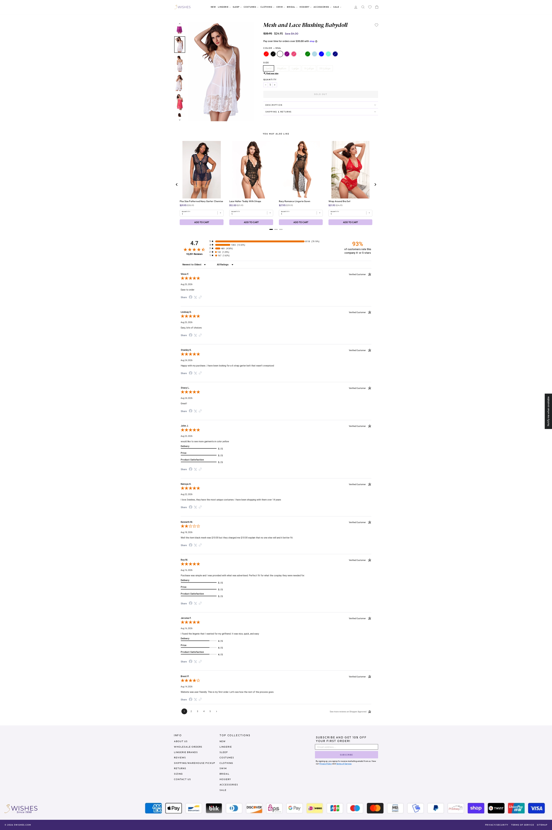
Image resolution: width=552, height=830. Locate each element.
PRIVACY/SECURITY (496, 825)
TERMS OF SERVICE (522, 825)
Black (273, 54)
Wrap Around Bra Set (339, 201)
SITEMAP (542, 825)
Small (269, 68)
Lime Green (307, 54)
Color (272, 48)
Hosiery (305, 7)
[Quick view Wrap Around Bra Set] (350, 169)
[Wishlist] (370, 7)
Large (295, 68)
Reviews (180, 757)
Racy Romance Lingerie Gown (294, 201)
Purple (287, 54)
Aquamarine (328, 54)
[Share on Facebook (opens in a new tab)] (190, 297)
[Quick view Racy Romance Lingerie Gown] (301, 169)
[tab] (271, 229)
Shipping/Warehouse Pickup (194, 763)
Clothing (266, 7)
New (213, 7)
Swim (279, 7)
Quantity (270, 79)
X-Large (309, 68)
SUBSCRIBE (346, 754)
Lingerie (223, 7)
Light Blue (314, 54)
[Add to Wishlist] (376, 25)
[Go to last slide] (177, 184)
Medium (281, 68)
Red (266, 54)
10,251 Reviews (194, 254)
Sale (336, 7)
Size (266, 62)
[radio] (276, 241)
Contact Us (182, 779)
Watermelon (301, 54)
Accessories (322, 7)
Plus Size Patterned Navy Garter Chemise (201, 201)
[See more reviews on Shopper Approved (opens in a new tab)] (200, 297)
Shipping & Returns (279, 111)
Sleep (236, 7)
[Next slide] (375, 184)
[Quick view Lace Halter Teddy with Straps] (251, 169)
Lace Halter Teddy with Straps (245, 201)
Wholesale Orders (188, 746)
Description (274, 105)
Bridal (291, 7)
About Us (181, 741)
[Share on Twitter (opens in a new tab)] (195, 297)
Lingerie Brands (186, 752)
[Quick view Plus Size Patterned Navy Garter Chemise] (201, 169)
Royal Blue (321, 54)
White (280, 54)
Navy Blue (335, 54)
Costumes (250, 7)
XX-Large (324, 68)
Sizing (178, 773)
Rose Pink (294, 54)
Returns (180, 768)
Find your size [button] (272, 73)
